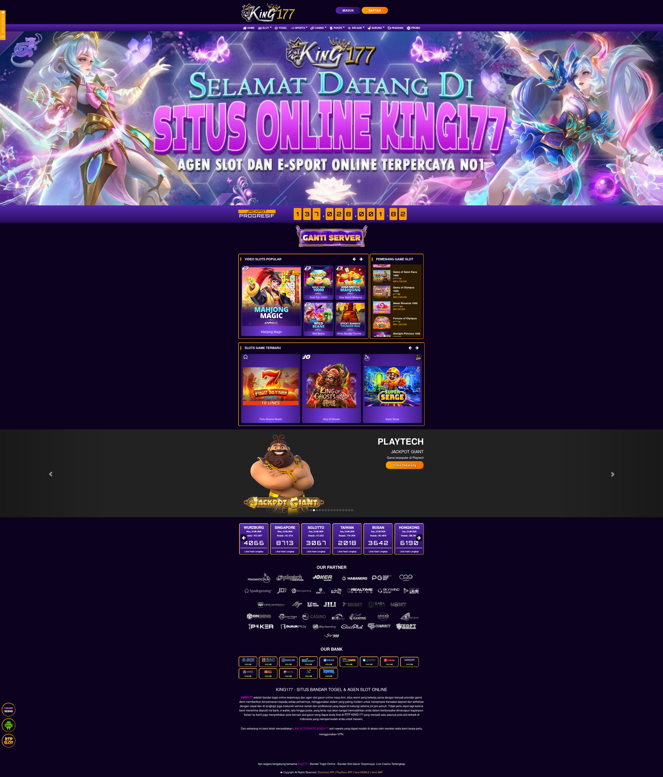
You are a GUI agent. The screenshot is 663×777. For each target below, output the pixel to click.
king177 (303, 764)
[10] (340, 203)
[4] (323, 203)
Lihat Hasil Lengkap (253, 551)
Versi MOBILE (361, 772)
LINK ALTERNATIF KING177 (311, 728)
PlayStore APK (344, 772)
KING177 (247, 697)
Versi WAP (377, 772)
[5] (326, 203)
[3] (320, 203)
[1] (315, 203)
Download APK (326, 772)
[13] (348, 203)
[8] (334, 203)
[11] (343, 203)
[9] (337, 203)
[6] (329, 203)
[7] (331, 203)
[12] (345, 203)
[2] (318, 203)
